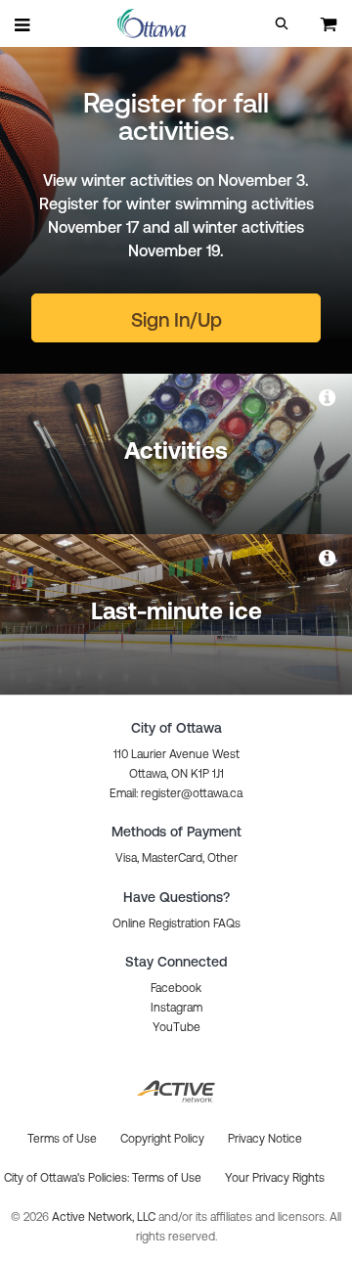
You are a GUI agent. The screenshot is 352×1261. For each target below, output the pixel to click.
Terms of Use (166, 1178)
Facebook (176, 988)
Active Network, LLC (105, 1217)
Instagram (176, 1007)
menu (23, 24)
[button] (281, 23)
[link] (328, 397)
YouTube (176, 1027)
